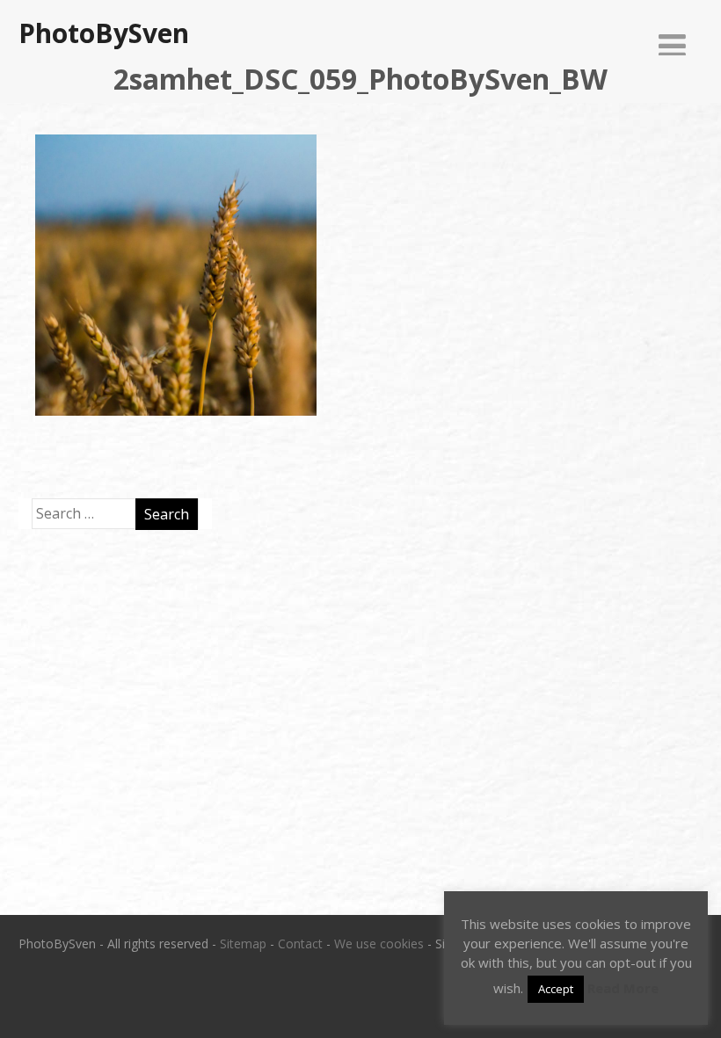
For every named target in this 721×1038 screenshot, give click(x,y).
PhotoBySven (103, 33)
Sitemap (243, 943)
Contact (300, 943)
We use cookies (379, 943)
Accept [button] (555, 989)
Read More (623, 988)
